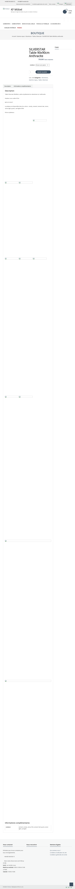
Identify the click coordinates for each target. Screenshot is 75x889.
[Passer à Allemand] (68, 4)
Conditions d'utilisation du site (58, 852)
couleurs (32, 65)
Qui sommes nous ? (55, 850)
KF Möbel (16, 9)
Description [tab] (7, 86)
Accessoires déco (55, 24)
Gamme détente (16, 24)
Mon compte (52, 4)
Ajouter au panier (42, 72)
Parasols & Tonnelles (42, 24)
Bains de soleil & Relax (28, 24)
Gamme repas (6, 24)
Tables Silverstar (36, 36)
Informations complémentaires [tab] (22, 86)
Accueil (14, 36)
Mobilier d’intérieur (10, 28)
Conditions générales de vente (39, 4)
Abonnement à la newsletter (23, 4)
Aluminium (28, 36)
